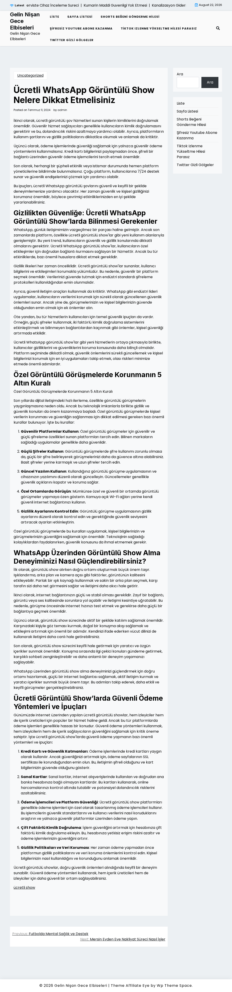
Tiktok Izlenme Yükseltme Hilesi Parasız (159, 28)
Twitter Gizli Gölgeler (72, 40)
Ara (180, 74)
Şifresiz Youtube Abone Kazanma (81, 28)
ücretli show (24, 887)
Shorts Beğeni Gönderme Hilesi (130, 17)
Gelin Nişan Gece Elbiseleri (25, 21)
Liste (54, 17)
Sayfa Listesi (79, 17)
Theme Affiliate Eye (130, 985)
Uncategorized (30, 75)
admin (62, 110)
